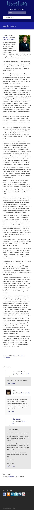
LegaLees (17, 4)
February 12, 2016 (25, 374)
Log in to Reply (11, 383)
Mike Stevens (6, 37)
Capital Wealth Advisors (9, 39)
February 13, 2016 (25, 393)
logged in (11, 476)
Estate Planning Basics (19, 355)
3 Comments (7, 357)
